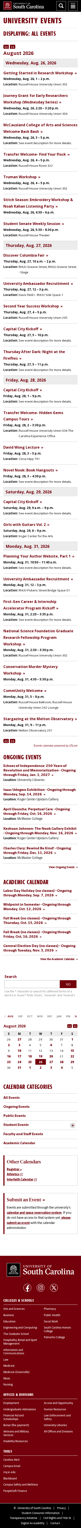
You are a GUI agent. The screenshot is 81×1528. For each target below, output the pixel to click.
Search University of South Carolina (61, 6)
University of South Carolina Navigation (73, 6)
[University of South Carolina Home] (23, 5)
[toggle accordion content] (72, 1125)
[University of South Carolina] (40, 1270)
